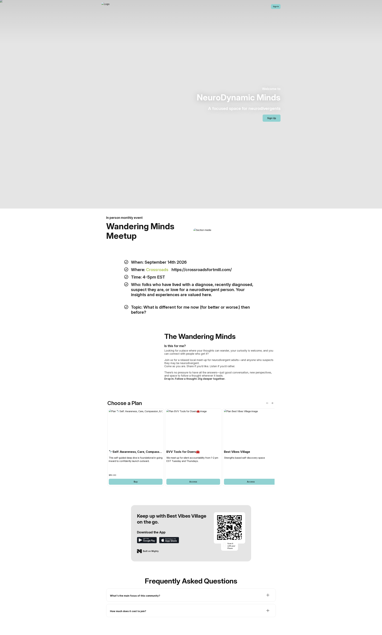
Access (193, 481)
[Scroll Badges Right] (272, 403)
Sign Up (271, 118)
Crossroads (157, 269)
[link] (135, 447)
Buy (136, 481)
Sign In (276, 6)
